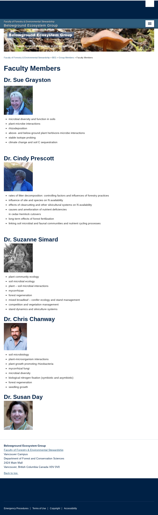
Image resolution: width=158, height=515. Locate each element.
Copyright (55, 508)
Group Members (66, 57)
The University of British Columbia (68, 8)
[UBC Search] (149, 5)
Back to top (11, 473)
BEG (54, 57)
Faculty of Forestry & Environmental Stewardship (27, 57)
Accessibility (70, 508)
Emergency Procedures (16, 508)
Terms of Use (39, 508)
